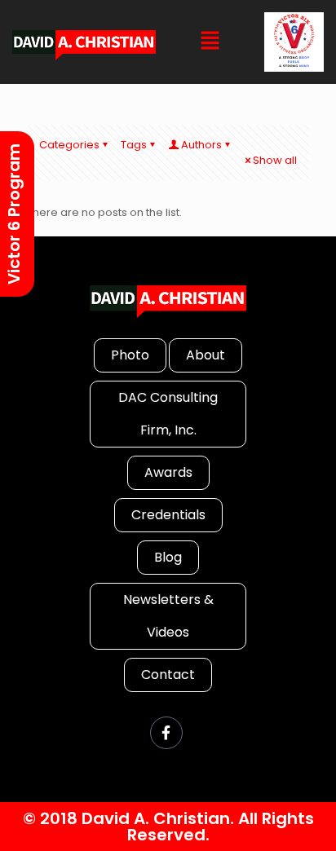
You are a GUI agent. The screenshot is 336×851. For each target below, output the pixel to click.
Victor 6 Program (13, 213)
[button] (210, 42)
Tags (134, 144)
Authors (201, 144)
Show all (275, 160)
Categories (69, 144)
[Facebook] (166, 733)
